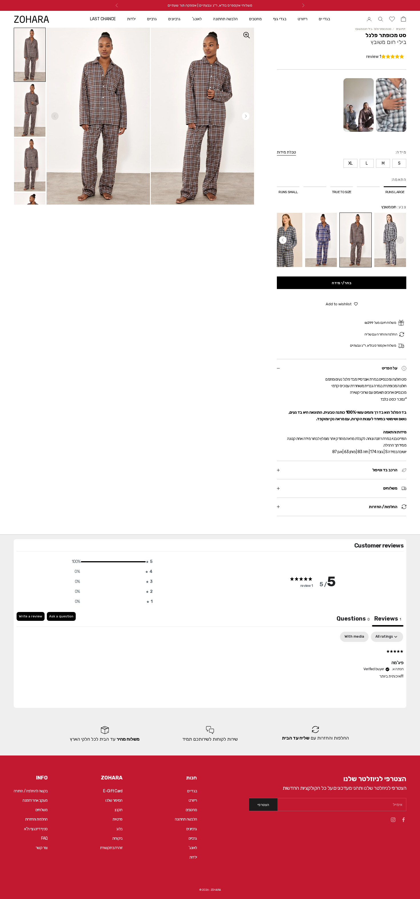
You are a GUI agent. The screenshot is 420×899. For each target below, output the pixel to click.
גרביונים (174, 19)
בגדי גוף (279, 19)
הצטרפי (263, 805)
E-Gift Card (112, 791)
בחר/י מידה (341, 283)
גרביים (152, 19)
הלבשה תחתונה (225, 19)
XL (15, 886)
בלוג (119, 829)
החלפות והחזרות (36, 819)
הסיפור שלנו (113, 800)
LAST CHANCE (103, 19)
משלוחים (41, 809)
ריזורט (302, 19)
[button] (111, 561)
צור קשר (42, 847)
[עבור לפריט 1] (30, 55)
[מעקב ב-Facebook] (403, 820)
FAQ (44, 838)
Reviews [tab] (387, 618)
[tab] (353, 619)
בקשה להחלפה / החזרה (31, 791)
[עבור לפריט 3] (30, 165)
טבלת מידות (286, 152)
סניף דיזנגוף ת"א (36, 829)
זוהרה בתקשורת (111, 847)
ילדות (131, 19)
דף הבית (400, 29)
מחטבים (255, 19)
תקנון (119, 809)
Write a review (30, 616)
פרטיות (118, 819)
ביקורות (117, 838)
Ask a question (61, 616)
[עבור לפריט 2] (30, 109)
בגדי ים (324, 19)
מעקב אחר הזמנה (35, 800)
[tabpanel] (210, 668)
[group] (315, 734)
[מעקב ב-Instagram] (393, 820)
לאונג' (197, 19)
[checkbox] (354, 637)
